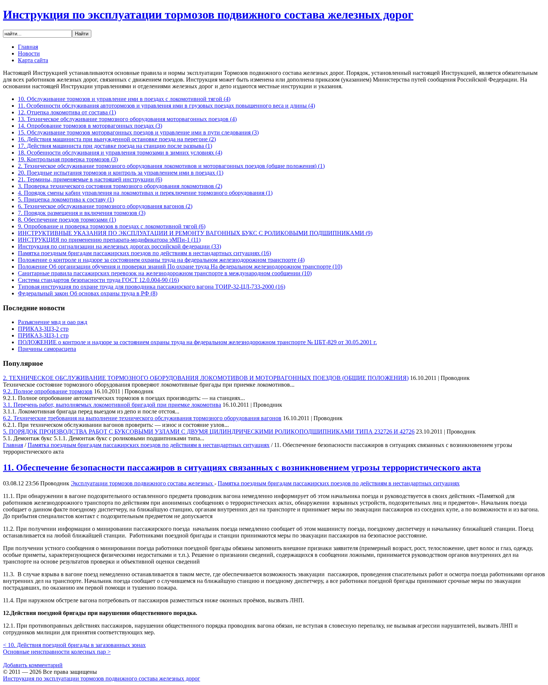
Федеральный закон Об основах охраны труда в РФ (87, 293)
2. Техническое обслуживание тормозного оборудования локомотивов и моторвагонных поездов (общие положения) (171, 166)
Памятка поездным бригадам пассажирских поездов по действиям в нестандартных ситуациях (144, 253)
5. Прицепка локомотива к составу (66, 199)
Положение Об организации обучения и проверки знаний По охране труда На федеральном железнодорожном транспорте (180, 266)
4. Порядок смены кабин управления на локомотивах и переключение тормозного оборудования (145, 193)
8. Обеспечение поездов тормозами (67, 219)
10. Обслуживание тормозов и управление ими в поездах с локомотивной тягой (124, 99)
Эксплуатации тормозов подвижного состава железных (142, 483)
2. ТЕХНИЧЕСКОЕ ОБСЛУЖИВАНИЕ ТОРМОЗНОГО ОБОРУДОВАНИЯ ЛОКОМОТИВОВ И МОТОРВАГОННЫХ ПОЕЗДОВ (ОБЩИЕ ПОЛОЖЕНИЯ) (206, 378)
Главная (13, 445)
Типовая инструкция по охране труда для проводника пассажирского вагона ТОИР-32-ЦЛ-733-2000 (151, 286)
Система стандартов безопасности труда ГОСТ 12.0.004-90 (98, 280)
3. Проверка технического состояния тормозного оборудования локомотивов (120, 186)
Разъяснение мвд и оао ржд (52, 322)
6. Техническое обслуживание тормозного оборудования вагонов (105, 206)
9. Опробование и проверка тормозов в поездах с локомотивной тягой (111, 226)
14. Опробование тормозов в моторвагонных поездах (90, 126)
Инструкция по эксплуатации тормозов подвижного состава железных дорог (208, 14)
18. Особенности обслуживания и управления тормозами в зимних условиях (120, 152)
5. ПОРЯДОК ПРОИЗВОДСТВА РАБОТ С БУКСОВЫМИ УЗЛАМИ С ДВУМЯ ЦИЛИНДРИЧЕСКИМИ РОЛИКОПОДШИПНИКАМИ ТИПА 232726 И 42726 (209, 431)
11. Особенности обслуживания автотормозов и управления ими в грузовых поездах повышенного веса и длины (166, 105)
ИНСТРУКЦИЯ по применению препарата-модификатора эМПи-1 (109, 240)
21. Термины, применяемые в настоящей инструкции (90, 179)
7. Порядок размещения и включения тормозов (81, 213)
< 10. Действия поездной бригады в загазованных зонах (74, 645)
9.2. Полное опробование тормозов (47, 391)
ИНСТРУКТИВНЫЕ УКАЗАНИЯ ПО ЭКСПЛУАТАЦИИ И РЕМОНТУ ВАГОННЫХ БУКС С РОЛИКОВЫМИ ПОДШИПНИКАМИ (195, 233)
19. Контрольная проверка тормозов (68, 159)
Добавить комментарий (33, 665)
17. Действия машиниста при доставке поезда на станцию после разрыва (115, 146)
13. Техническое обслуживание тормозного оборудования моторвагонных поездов (127, 119)
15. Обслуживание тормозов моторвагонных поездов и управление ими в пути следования (138, 132)
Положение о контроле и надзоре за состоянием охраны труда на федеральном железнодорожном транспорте (161, 260)
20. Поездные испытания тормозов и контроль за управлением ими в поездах (120, 172)
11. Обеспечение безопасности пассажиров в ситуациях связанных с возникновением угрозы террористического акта (242, 467)
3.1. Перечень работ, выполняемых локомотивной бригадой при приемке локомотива (112, 405)
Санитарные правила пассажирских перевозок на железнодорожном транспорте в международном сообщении (165, 273)
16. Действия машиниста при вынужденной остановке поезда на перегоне (117, 139)
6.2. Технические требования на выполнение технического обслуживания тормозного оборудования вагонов (142, 418)
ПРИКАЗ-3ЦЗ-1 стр (43, 335)
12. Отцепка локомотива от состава (67, 112)
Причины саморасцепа (47, 349)
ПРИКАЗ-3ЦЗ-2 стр (43, 329)
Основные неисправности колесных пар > (57, 651)
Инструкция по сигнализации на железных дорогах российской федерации (119, 246)
